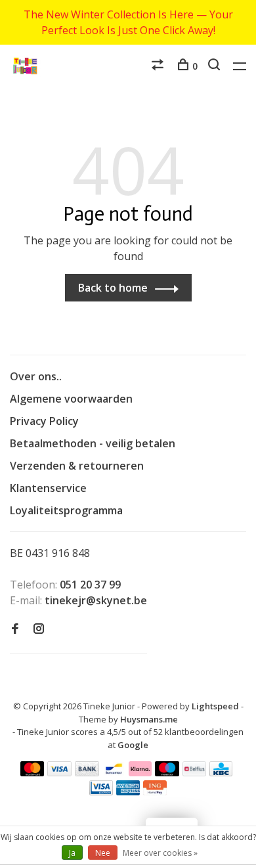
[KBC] (221, 772)
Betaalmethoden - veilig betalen (92, 443)
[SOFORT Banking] (140, 772)
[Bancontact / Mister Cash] (114, 772)
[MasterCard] (32, 772)
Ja (72, 852)
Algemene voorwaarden (71, 398)
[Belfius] (194, 772)
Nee (102, 852)
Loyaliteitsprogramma (66, 510)
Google (132, 745)
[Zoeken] (215, 66)
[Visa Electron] (101, 791)
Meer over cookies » (160, 852)
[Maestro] (167, 772)
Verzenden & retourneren (77, 465)
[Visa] (59, 772)
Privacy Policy (44, 421)
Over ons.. (36, 376)
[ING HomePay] (155, 791)
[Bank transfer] (87, 772)
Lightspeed (215, 706)
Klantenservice (48, 488)
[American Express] (128, 791)
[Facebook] (15, 629)
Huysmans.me (149, 719)
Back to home (113, 287)
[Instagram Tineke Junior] (38, 629)
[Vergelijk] (159, 66)
